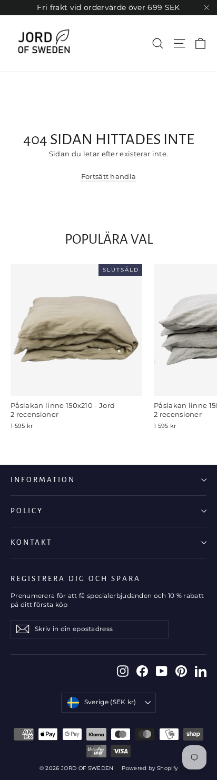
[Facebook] (142, 671)
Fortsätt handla (108, 176)
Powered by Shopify (149, 768)
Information (43, 480)
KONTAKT (31, 542)
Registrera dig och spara (76, 579)
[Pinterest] (181, 671)
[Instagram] (123, 671)
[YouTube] (161, 671)
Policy (27, 511)
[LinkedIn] (200, 671)
